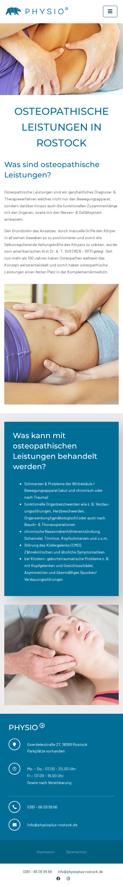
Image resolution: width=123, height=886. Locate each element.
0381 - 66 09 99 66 (37, 871)
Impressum (46, 852)
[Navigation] (110, 11)
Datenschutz (76, 852)
